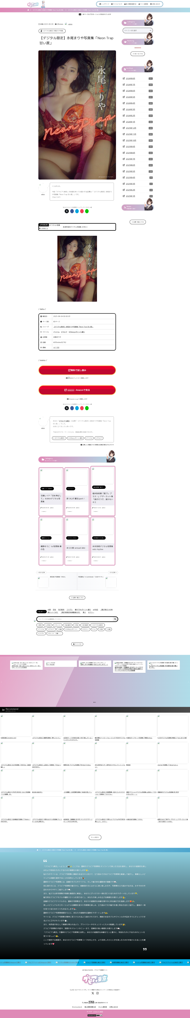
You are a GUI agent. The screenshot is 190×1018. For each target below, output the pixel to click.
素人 (84, 612)
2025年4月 (130, 177)
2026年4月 (130, 103)
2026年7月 (130, 84)
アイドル (56, 332)
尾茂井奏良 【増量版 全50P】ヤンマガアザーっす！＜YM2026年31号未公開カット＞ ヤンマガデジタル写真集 (129, 668)
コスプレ (70, 610)
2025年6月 (130, 165)
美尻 (40, 625)
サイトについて (117, 4)
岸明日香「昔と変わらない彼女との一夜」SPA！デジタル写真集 (26, 666)
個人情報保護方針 (130, 4)
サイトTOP (78, 644)
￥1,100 (56, 347)
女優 (60, 629)
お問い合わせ (156, 4)
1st (94, 629)
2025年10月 (131, 140)
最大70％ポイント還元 (83, 610)
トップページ (105, 4)
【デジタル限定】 (59, 438)
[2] (95, 702)
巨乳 (54, 610)
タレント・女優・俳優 (55, 633)
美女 (101, 629)
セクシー (91, 612)
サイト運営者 (144, 4)
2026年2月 (130, 115)
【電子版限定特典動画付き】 (71, 612)
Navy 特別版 (50, 664)
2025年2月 (130, 190)
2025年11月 (131, 134)
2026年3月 (130, 109)
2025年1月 (130, 196)
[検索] (115, 619)
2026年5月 (130, 97)
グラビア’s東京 (98, 1012)
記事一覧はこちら (78, 598)
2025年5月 (130, 171)
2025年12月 (131, 128)
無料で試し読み (78, 370)
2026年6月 (130, 90)
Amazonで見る (79, 389)
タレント (58, 625)
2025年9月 (130, 146)
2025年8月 (130, 153)
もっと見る (94, 837)
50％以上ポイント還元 (77, 332)
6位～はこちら (138, 54)
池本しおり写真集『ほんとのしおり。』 (94, 664)
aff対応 (95, 610)
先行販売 (61, 610)
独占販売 (68, 625)
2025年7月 (130, 159)
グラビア (64, 332)
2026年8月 (130, 78)
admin (70, 24)
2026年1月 (130, 122)
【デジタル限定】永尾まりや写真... (53, 31)
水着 (49, 610)
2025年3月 (130, 183)
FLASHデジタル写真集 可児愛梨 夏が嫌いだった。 (163, 666)
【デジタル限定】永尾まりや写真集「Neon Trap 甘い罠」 (73, 327)
